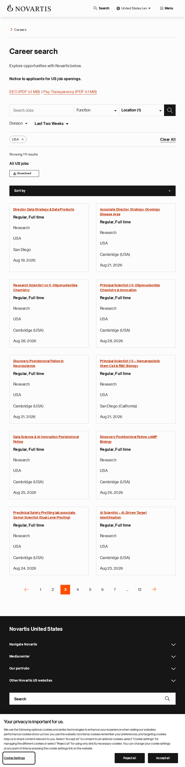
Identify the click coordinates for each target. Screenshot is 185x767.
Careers (20, 29)
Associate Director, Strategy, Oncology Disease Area (130, 212)
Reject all (129, 758)
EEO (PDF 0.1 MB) (24, 92)
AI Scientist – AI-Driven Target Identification (123, 515)
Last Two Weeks (49, 124)
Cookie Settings (14, 758)
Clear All (168, 140)
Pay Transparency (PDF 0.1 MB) (70, 92)
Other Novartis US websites (173, 681)
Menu (169, 8)
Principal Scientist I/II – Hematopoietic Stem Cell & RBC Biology (130, 364)
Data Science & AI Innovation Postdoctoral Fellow (46, 439)
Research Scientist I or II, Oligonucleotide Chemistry (45, 288)
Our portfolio (173, 669)
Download (24, 173)
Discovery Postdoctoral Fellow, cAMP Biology (128, 439)
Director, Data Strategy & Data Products (43, 209)
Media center (173, 657)
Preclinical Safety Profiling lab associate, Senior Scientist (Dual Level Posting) (44, 515)
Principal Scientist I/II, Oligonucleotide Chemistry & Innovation (130, 288)
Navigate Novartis (173, 645)
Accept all (163, 758)
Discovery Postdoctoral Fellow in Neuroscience (38, 364)
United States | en (134, 8)
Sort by (95, 191)
